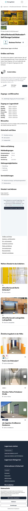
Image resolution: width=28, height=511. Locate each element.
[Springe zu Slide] (14, 282)
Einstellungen (13, 505)
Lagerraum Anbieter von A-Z (11, 453)
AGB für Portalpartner (9, 481)
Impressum (16, 508)
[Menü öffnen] (22, 2)
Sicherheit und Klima (7, 243)
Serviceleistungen (6, 248)
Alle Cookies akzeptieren (13, 498)
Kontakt (7, 470)
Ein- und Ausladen (7, 241)
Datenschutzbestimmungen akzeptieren (14, 208)
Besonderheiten (6, 250)
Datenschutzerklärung (17, 205)
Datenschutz (11, 508)
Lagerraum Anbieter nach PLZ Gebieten (13, 456)
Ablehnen (13, 501)
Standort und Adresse (7, 253)
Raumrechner (8, 450)
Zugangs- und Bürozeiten (8, 239)
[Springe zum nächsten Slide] (25, 345)
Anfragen (24, 85)
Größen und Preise (7, 236)
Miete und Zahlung (7, 246)
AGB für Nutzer (7, 478)
